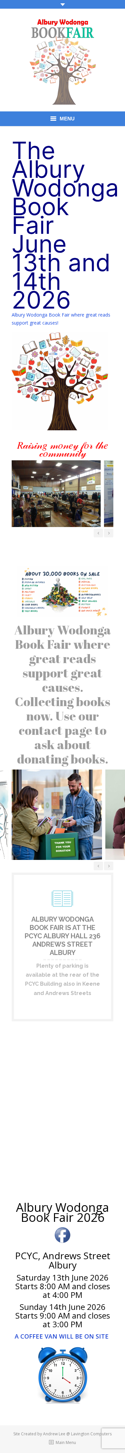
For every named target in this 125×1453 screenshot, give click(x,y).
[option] (54, 493)
